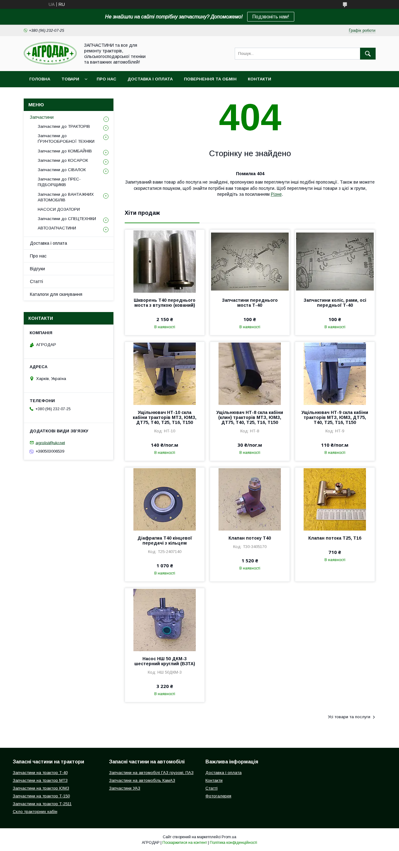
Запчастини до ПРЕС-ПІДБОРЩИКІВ (59, 182)
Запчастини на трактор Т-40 (40, 772)
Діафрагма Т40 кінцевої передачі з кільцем (164, 541)
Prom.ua (229, 837)
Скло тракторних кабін (35, 811)
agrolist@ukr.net (50, 442)
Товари (70, 79)
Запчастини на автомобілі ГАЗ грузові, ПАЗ (151, 772)
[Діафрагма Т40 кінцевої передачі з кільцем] (164, 499)
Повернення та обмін (210, 79)
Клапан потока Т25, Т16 (334, 538)
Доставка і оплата (150, 79)
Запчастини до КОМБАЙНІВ (65, 151)
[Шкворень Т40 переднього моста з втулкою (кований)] (164, 261)
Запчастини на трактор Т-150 (41, 796)
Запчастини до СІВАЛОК (62, 169)
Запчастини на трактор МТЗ (40, 780)
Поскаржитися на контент (184, 842)
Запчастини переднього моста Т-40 (250, 303)
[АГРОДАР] (50, 62)
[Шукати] (368, 54)
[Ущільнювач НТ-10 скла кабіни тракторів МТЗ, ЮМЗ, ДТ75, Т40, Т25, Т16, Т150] (164, 373)
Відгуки (37, 268)
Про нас (106, 79)
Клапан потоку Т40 (249, 538)
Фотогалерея (218, 796)
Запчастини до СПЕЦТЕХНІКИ (67, 218)
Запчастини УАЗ (124, 788)
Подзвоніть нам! (270, 16)
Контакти (259, 79)
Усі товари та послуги (349, 716)
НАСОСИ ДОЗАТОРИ (59, 209)
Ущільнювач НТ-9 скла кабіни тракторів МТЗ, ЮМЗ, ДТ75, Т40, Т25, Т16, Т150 (334, 417)
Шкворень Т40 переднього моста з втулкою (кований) (164, 303)
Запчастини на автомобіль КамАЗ (142, 780)
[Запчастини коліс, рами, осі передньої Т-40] (335, 261)
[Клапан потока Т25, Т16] (335, 499)
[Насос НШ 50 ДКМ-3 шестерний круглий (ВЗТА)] (164, 619)
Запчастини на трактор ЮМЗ (41, 788)
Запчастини (42, 117)
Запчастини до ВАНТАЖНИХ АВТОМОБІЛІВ (66, 197)
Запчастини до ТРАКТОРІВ (64, 126)
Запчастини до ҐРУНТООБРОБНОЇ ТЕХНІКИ (66, 138)
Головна (39, 79)
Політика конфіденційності (233, 842)
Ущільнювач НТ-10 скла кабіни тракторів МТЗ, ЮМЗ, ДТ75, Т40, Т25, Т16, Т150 (164, 417)
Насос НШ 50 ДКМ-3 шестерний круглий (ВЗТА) (164, 661)
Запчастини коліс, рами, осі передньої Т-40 (335, 303)
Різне (276, 194)
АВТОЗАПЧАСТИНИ (57, 228)
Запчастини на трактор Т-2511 (42, 803)
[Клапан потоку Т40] (250, 499)
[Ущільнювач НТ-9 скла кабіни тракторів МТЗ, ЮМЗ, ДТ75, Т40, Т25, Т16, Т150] (335, 373)
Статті (36, 281)
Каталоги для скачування (56, 294)
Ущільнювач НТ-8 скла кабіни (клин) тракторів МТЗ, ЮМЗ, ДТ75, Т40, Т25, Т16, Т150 (249, 417)
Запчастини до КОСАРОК (63, 160)
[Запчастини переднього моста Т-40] (250, 261)
